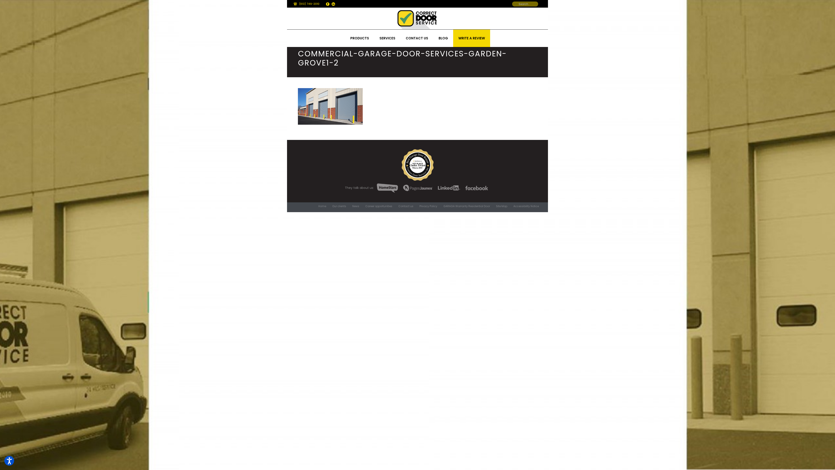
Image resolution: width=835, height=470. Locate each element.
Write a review (471, 38)
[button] (9, 461)
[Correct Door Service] (417, 18)
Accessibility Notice (526, 206)
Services (387, 38)
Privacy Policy (428, 206)
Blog (443, 38)
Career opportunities (378, 206)
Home (322, 206)
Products (359, 38)
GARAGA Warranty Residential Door (466, 206)
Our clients (339, 206)
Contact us (417, 38)
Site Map (501, 206)
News (355, 206)
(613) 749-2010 (309, 4)
